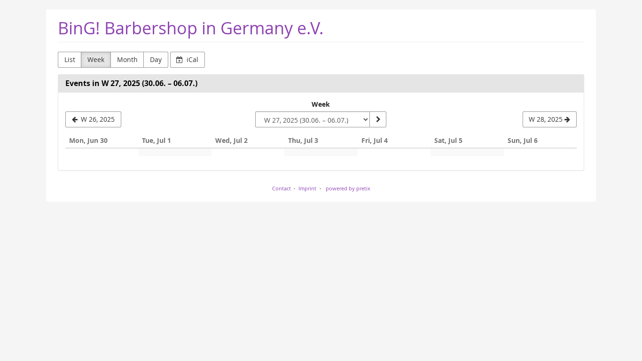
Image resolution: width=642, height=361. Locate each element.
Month (127, 59)
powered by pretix (348, 188)
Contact (281, 188)
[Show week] (377, 119)
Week (95, 59)
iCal (191, 59)
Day (156, 59)
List (69, 59)
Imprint (307, 188)
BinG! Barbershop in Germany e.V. (191, 27)
